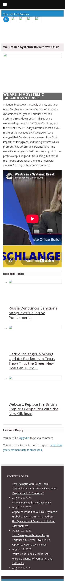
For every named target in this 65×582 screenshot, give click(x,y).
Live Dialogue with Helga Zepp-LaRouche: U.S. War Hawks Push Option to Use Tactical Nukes (31, 539)
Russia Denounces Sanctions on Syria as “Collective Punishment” (33, 313)
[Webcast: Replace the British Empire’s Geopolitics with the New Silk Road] (35, 379)
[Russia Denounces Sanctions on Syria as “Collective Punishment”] (35, 282)
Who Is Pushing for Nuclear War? (31, 502)
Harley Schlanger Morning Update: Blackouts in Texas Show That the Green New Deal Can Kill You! (32, 361)
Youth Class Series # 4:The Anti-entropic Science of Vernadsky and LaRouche (32, 558)
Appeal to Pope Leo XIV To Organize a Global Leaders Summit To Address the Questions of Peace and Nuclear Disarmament (34, 519)
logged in (24, 438)
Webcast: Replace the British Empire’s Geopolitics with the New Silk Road (33, 409)
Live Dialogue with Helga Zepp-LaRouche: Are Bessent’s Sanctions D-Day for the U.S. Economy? (34, 488)
